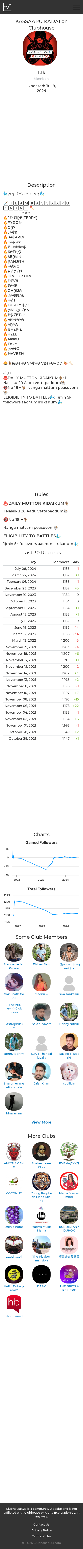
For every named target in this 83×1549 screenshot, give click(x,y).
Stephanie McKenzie (14, 966)
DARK (41, 1286)
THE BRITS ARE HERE (69, 1288)
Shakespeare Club (41, 1165)
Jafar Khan (41, 1083)
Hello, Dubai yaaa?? (14, 1288)
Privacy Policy (41, 1530)
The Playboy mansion (41, 1258)
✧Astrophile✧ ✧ (14, 1026)
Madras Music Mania (41, 1229)
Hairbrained (14, 1316)
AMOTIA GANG (14, 1165)
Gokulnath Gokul (14, 996)
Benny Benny (14, 1054)
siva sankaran (69, 994)
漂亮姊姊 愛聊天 (69, 1256)
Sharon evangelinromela (14, 1085)
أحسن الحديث (14, 1256)
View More (41, 1122)
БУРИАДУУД (69, 1163)
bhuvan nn (14, 1113)
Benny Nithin (69, 1024)
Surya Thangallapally (41, 1055)
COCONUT (14, 1193)
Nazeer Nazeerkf (69, 1055)
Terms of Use (41, 1536)
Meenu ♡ (41, 994)
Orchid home (14, 1227)
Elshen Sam (41, 964)
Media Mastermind (69, 1195)
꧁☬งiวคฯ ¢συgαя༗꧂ (69, 966)
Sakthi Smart (41, 1024)
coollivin (69, 1083)
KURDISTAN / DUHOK (69, 1229)
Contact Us (41, 1524)
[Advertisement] (41, 140)
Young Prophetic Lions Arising (41, 1197)
